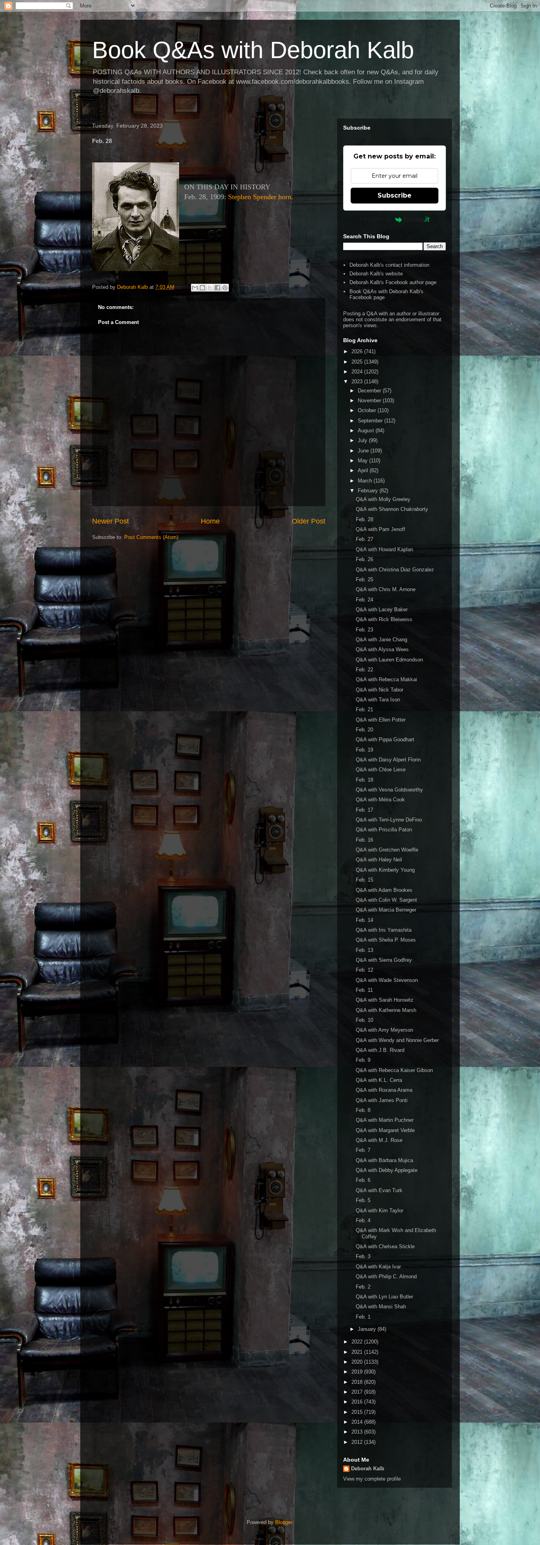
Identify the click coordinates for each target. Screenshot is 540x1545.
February (369, 491)
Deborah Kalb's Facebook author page (392, 282)
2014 (357, 1422)
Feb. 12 (364, 970)
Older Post (308, 521)
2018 (357, 1382)
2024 (357, 372)
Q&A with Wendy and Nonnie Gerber (397, 1040)
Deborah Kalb (367, 1469)
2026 (357, 351)
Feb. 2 (363, 1287)
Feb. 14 (364, 920)
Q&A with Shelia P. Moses (386, 940)
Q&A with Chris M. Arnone (385, 589)
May (363, 461)
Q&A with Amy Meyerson (384, 1030)
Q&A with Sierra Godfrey (384, 960)
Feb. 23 (364, 630)
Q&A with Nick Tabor (379, 690)
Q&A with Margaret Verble (385, 1130)
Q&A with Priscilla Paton (384, 830)
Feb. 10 (364, 1020)
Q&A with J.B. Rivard (380, 1050)
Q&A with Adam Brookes (384, 890)
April (364, 470)
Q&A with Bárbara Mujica (384, 1160)
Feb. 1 (363, 1317)
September (371, 421)
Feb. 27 (364, 539)
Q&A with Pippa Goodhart (385, 739)
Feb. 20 (364, 730)
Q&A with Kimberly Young (385, 870)
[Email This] (195, 288)
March (366, 481)
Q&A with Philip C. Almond (386, 1276)
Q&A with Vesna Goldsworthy (389, 790)
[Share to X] (210, 288)
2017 (357, 1392)
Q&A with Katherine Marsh (386, 1010)
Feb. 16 (364, 840)
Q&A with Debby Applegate (386, 1170)
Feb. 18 (364, 780)
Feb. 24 (364, 600)
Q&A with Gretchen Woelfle (387, 850)
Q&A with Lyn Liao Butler (384, 1297)
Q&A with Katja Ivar (378, 1267)
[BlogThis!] (202, 288)
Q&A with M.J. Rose (379, 1140)
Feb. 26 (364, 559)
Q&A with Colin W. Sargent (386, 900)
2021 (357, 1352)
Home (210, 521)
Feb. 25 (364, 579)
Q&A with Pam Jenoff (380, 529)
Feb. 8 (363, 1110)
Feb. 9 (363, 1060)
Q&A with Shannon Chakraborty (392, 509)
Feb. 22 (364, 670)
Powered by (375, 219)
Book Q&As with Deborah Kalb (253, 50)
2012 (357, 1442)
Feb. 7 (363, 1150)
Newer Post (110, 521)
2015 (357, 1412)
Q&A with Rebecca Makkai (386, 679)
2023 (357, 381)
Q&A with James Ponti (382, 1100)
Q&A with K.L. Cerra (379, 1080)
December (370, 391)
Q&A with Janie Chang (381, 639)
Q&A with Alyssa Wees (382, 649)
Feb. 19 (364, 750)
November (370, 400)
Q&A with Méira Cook (380, 800)
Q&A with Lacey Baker (382, 609)
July (363, 440)
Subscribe (395, 195)
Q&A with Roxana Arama (384, 1090)
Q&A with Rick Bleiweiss (384, 619)
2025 (357, 362)
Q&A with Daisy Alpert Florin (388, 760)
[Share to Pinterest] (225, 288)
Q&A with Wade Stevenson (387, 980)
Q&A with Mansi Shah (381, 1306)
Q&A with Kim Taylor (379, 1210)
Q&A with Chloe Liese (381, 769)
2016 (357, 1402)
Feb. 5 (363, 1200)
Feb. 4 (363, 1220)
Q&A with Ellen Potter (381, 720)
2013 (357, 1432)
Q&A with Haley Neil (379, 860)
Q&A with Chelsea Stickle (385, 1246)
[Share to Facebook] (217, 288)
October (368, 410)
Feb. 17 (364, 810)
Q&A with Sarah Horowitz (384, 1000)
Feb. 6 (363, 1180)
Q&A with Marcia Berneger (386, 910)
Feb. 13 (364, 950)
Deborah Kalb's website (376, 274)
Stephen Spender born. (260, 197)
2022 (357, 1342)
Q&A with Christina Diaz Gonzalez (395, 570)
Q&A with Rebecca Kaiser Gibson (394, 1070)
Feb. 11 (364, 990)
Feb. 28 (364, 519)
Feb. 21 (364, 709)
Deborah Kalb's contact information (389, 265)
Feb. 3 (363, 1256)
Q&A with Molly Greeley (383, 499)
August (367, 430)
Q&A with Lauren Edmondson (389, 660)
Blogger (283, 1522)
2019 (357, 1372)
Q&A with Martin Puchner (384, 1120)
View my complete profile (372, 1479)
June (364, 451)
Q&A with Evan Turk (379, 1190)
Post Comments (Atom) (151, 537)
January (368, 1329)
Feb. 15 (364, 880)
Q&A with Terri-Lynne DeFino (389, 820)
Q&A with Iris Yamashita (384, 930)
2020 (357, 1362)
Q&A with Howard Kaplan (384, 549)
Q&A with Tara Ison (378, 700)
